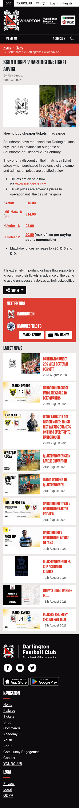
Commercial (12, 728)
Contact (9, 757)
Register (68, 3)
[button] (11, 39)
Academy (10, 734)
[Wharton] (29, 20)
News (19, 47)
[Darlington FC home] (34, 651)
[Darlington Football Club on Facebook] (8, 668)
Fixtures (9, 710)
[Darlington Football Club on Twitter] (32, 668)
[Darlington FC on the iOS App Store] (16, 681)
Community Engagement (21, 751)
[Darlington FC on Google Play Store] (44, 681)
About (7, 745)
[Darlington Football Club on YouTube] (20, 668)
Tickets (8, 716)
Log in (54, 3)
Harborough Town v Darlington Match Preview (56, 509)
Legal (7, 789)
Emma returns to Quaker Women (55, 482)
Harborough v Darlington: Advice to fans (56, 538)
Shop (7, 722)
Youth (7, 739)
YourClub (24, 3)
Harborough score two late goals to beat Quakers (55, 393)
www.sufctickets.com (30, 184)
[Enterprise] (68, 20)
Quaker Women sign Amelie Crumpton (56, 458)
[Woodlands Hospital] (50, 20)
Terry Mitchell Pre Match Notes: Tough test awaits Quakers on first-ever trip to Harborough (57, 427)
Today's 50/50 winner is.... (57, 593)
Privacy (9, 783)
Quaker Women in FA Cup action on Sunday (57, 567)
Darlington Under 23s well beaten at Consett (55, 364)
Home (7, 47)
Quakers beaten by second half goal (55, 617)
